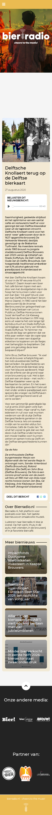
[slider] (25, 206)
